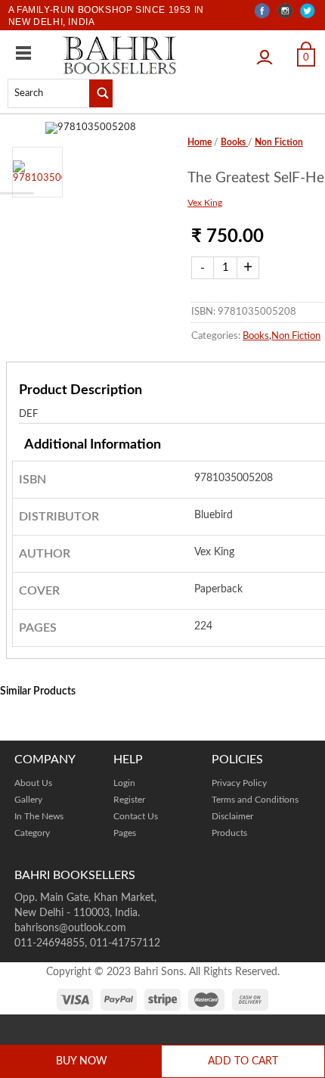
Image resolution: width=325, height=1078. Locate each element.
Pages (124, 832)
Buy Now (81, 1061)
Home (199, 142)
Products (229, 832)
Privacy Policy (239, 783)
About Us (33, 783)
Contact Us (135, 816)
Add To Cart (243, 1061)
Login (268, 52)
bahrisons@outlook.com (70, 928)
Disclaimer (232, 816)
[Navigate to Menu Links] (23, 53)
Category (32, 832)
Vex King (204, 202)
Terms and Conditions (255, 799)
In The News (38, 816)
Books (234, 142)
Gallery (28, 799)
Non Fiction (279, 142)
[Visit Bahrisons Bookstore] (119, 55)
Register (129, 799)
